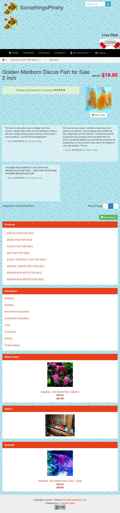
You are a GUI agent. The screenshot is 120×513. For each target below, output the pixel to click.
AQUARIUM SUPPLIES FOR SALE (25, 279)
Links (7, 325)
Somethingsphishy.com (74, 499)
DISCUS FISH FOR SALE (20, 233)
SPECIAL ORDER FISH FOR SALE (25, 266)
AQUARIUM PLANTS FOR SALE (24, 272)
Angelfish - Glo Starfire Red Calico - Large (60, 480)
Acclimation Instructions (17, 318)
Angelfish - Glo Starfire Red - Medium (60, 391)
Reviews (9, 305)
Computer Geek (66, 503)
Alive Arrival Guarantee (17, 311)
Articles (8, 338)
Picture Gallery (12, 345)
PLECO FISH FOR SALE (20, 246)
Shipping (9, 298)
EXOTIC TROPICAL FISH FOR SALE (26, 259)
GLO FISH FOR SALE (18, 253)
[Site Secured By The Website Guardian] (60, 507)
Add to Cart (99, 114)
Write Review (109, 217)
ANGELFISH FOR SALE (19, 239)
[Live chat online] (110, 43)
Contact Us (10, 331)
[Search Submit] (108, 3)
